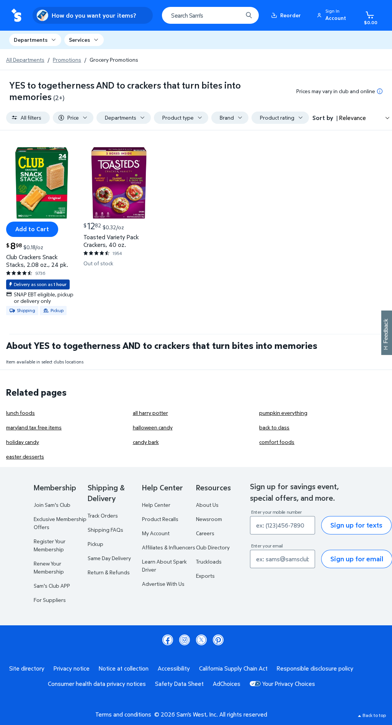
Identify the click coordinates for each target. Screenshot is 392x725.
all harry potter (150, 412)
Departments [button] (30, 39)
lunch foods (20, 412)
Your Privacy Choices (288, 683)
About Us (207, 504)
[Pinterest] (218, 640)
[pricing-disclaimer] (380, 91)
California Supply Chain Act (233, 668)
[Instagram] (184, 640)
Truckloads (209, 561)
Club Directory (213, 547)
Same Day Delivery (109, 558)
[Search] (249, 15)
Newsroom (209, 519)
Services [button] (79, 39)
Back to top (374, 715)
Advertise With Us (163, 583)
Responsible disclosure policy (315, 668)
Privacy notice (72, 668)
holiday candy (22, 442)
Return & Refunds (109, 572)
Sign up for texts (356, 525)
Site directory (26, 668)
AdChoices (226, 683)
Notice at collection (124, 668)
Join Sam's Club (52, 504)
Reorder (290, 15)
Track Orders (103, 515)
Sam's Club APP (52, 585)
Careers (205, 533)
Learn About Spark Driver (164, 565)
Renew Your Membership (49, 567)
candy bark (146, 442)
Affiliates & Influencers (168, 547)
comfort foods (276, 442)
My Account (156, 533)
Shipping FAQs (105, 529)
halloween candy (153, 427)
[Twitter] (201, 640)
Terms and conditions (123, 714)
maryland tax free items (34, 427)
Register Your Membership (49, 545)
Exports (205, 575)
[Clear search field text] (231, 15)
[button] (332, 15)
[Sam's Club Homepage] (16, 15)
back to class (274, 427)
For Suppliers (50, 599)
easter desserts (25, 456)
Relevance (352, 117)
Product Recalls (160, 519)
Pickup (95, 543)
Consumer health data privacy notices (97, 683)
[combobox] (210, 15)
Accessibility (174, 668)
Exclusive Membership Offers (60, 523)
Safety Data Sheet (179, 683)
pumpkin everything (283, 412)
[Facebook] (167, 640)
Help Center (156, 504)
